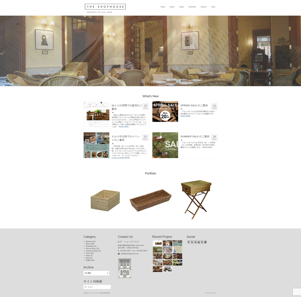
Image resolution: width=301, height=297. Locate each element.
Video (88, 255)
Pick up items (91, 248)
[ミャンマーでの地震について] (177, 250)
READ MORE (124, 127)
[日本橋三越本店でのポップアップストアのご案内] (167, 263)
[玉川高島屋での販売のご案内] (167, 250)
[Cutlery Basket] (150, 199)
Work (88, 258)
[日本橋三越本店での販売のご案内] (167, 256)
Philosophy (90, 246)
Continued (115, 158)
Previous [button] (85, 199)
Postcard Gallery (92, 251)
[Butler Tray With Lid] (196, 199)
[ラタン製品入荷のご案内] (177, 256)
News (88, 244)
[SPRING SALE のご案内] (165, 111)
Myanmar (89, 241)
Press (88, 253)
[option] (105, 199)
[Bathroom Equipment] (105, 199)
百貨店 (88, 260)
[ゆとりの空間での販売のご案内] (96, 114)
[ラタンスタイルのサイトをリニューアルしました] (167, 269)
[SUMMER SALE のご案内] (165, 145)
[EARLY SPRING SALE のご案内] (177, 263)
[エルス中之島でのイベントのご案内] (96, 145)
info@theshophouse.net (129, 254)
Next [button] (215, 199)
